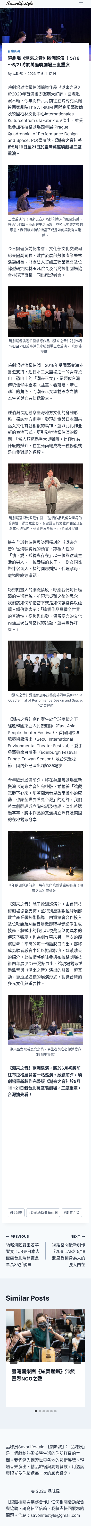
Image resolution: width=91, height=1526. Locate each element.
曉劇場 (16, 1213)
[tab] (36, 1411)
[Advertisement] (45, 1153)
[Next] (77, 1358)
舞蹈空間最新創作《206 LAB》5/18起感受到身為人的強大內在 (68, 1251)
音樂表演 (14, 51)
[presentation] (45, 1335)
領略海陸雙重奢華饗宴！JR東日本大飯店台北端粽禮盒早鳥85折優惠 (23, 1251)
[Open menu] (80, 4)
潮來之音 (72, 1213)
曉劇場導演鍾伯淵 (43, 1213)
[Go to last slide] (13, 1358)
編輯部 (18, 74)
